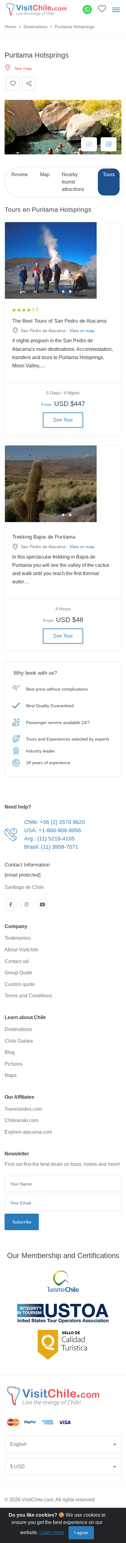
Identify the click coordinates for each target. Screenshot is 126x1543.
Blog (10, 1052)
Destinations (35, 26)
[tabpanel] (63, 260)
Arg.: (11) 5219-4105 (49, 839)
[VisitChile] (36, 9)
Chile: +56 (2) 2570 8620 (54, 822)
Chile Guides (19, 1041)
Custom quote (20, 984)
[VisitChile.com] (53, 1396)
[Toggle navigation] (116, 9)
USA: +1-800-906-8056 (52, 830)
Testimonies (18, 938)
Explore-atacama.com (28, 1132)
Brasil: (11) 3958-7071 (51, 847)
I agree (81, 1532)
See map (23, 68)
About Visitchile (22, 949)
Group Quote (18, 972)
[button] (102, 10)
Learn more (51, 1532)
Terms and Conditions (28, 995)
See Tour (63, 420)
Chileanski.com (21, 1120)
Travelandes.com (23, 1109)
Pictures (13, 1064)
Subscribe (21, 1221)
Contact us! (17, 961)
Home (10, 26)
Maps (11, 1075)
